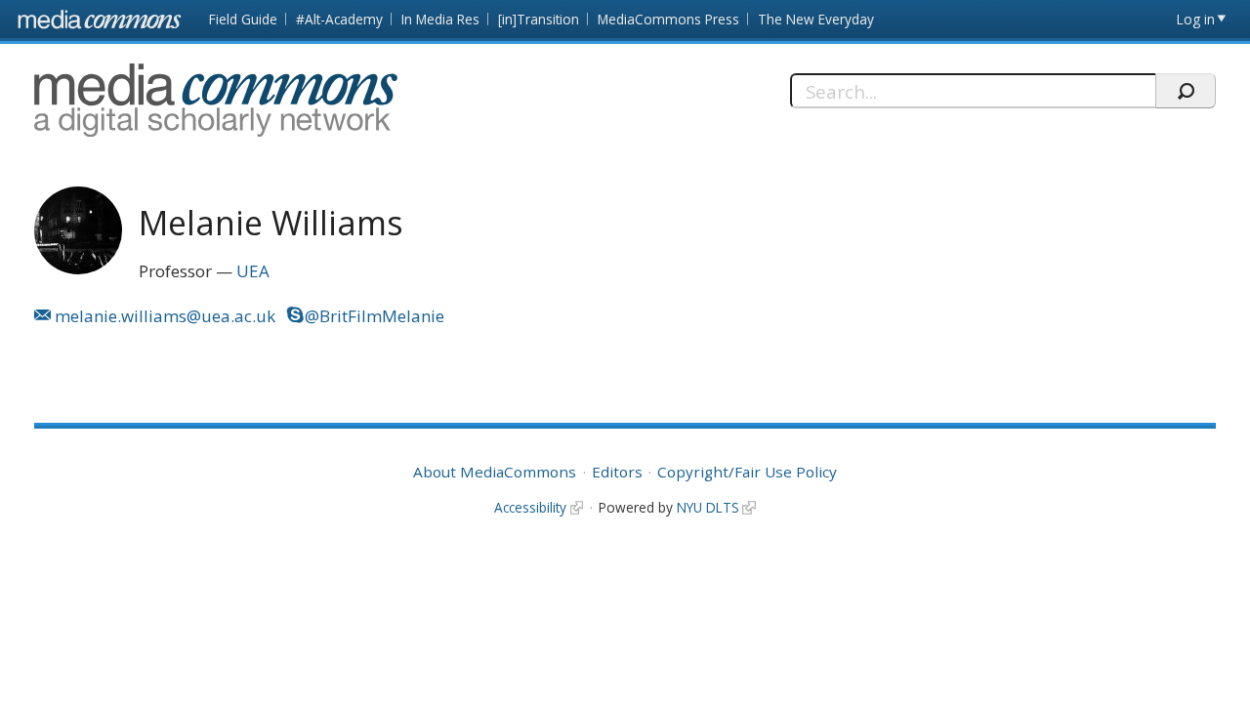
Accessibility (530, 507)
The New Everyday (816, 19)
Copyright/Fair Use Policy (747, 471)
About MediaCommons (494, 471)
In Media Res (440, 19)
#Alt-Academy (339, 19)
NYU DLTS (708, 507)
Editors (617, 471)
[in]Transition (538, 19)
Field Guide (243, 19)
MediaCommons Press (668, 19)
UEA (253, 271)
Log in (1196, 19)
